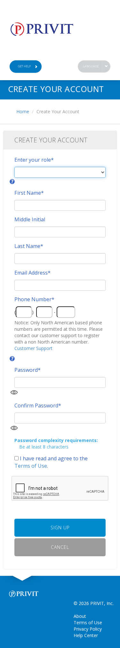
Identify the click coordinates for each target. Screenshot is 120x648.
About (80, 616)
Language (91, 66)
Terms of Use (30, 465)
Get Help (24, 66)
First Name (29, 192)
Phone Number (34, 299)
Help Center (86, 635)
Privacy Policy (88, 629)
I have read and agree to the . (51, 462)
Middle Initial (29, 219)
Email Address (32, 272)
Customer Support (33, 348)
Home (22, 111)
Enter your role (34, 159)
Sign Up (60, 527)
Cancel (60, 547)
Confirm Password (37, 405)
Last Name (28, 246)
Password (27, 369)
